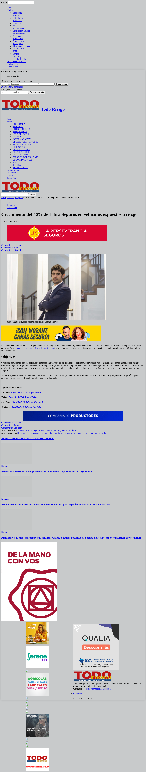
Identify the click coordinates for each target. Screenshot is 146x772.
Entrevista (17, 20)
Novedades (12, 207)
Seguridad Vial (19, 48)
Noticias (10, 10)
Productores (18, 38)
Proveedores (18, 41)
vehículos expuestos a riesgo (27, 348)
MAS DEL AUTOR (44, 438)
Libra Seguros (47, 348)
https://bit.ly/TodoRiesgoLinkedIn (26, 392)
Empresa (16, 15)
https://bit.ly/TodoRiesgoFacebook (27, 402)
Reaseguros (18, 43)
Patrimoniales (19, 33)
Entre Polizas (18, 18)
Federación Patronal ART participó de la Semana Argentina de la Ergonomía (46, 471)
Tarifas (16, 54)
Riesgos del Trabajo (21, 46)
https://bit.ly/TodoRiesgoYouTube (26, 407)
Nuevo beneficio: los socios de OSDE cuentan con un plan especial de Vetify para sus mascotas (55, 504)
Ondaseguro (12, 64)
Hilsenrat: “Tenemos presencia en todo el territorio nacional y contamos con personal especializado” (62, 433)
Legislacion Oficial (21, 31)
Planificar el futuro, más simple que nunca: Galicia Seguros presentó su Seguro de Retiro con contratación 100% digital (71, 537)
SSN (15, 51)
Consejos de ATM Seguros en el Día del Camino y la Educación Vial (47, 430)
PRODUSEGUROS (16, 61)
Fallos (15, 25)
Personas (17, 36)
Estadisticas (18, 23)
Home (9, 7)
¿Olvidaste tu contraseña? (12, 87)
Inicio (3, 197)
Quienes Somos (14, 66)
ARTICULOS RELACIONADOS (18, 438)
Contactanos (78, 693)
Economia (17, 13)
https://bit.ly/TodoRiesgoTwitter (23, 397)
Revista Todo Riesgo (16, 59)
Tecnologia (18, 56)
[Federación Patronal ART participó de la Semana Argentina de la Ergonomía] (16, 463)
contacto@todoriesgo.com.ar (98, 689)
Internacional (18, 28)
